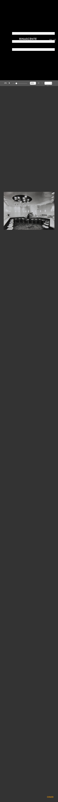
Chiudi (50, 797)
